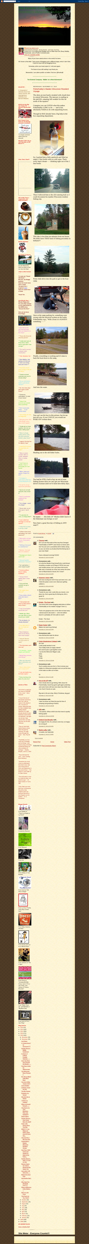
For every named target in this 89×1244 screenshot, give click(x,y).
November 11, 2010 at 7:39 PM (46, 734)
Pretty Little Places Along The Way (25, 1125)
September (25, 1202)
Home (52, 742)
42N (40, 709)
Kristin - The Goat (44, 602)
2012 (21, 1031)
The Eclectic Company (35, 8)
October (24, 1200)
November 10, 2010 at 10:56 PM (46, 637)
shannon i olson (44, 577)
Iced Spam (24, 1041)
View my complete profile (32, 55)
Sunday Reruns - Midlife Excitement (26, 1050)
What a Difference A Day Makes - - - (26, 1189)
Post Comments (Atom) (49, 745)
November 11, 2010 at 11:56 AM (46, 705)
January (24, 1217)
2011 (21, 1033)
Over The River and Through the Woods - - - (26, 1062)
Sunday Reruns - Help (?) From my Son (26, 1160)
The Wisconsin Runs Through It (26, 1073)
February (24, 1215)
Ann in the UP (43, 680)
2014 (21, 1027)
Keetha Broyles (32, 48)
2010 (21, 1035)
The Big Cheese (25, 1091)
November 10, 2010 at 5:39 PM (46, 557)
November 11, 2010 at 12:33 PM (46, 716)
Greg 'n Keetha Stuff (24, 1227)
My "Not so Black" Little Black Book (26, 1078)
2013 (21, 1029)
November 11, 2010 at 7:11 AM (46, 677)
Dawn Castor (43, 625)
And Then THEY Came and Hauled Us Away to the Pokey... (25, 1153)
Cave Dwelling (25, 1085)
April (23, 1211)
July (23, 1205)
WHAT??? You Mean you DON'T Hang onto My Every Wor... (26, 1132)
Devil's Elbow (25, 1116)
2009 (21, 1219)
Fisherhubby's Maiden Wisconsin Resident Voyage (25, 1145)
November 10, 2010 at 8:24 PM (46, 621)
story (25, 288)
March (24, 1213)
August (24, 1203)
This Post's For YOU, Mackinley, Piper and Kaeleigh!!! (25, 1111)
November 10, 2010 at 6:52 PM (46, 586)
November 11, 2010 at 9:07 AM (46, 695)
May (23, 1209)
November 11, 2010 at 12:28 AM (46, 660)
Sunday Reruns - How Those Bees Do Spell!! (26, 1120)
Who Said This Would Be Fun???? (25, 1183)
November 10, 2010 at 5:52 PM (46, 574)
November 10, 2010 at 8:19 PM (46, 598)
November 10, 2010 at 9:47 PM (46, 629)
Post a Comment (39, 738)
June (23, 1207)
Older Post (67, 742)
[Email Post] (53, 533)
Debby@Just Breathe (46, 720)
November (25, 1039)
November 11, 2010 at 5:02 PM (46, 726)
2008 (21, 1221)
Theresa (41, 540)
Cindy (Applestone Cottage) (48, 641)
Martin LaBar (43, 730)
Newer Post (36, 742)
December (25, 1037)
